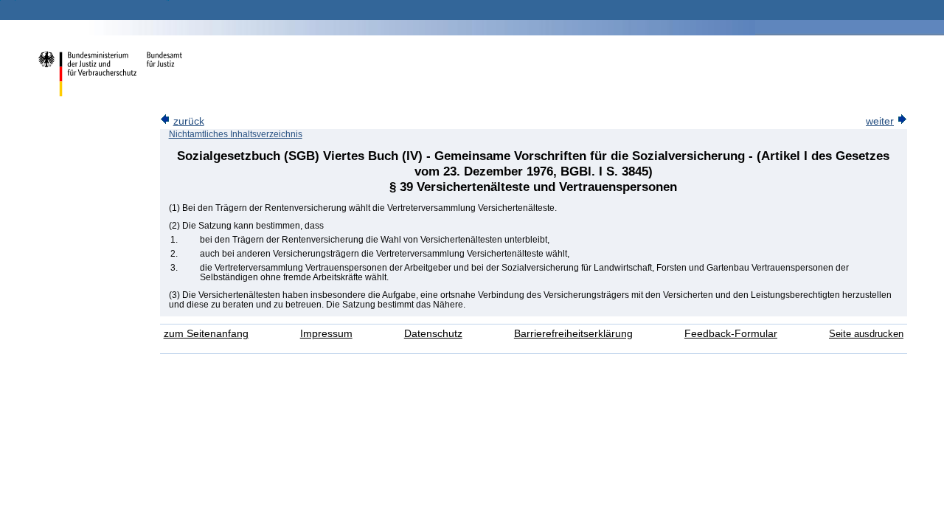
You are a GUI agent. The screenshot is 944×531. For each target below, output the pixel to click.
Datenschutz (433, 333)
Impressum (326, 333)
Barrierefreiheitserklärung (573, 333)
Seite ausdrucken (866, 333)
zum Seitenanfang (206, 333)
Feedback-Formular (730, 333)
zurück (188, 121)
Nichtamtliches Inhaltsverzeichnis (235, 134)
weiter (880, 121)
